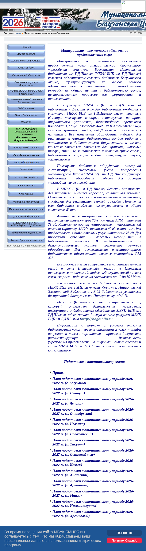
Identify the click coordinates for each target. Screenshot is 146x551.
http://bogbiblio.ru (97, 319)
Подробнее (124, 532)
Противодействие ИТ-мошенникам (26, 245)
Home (18, 33)
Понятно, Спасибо (124, 540)
